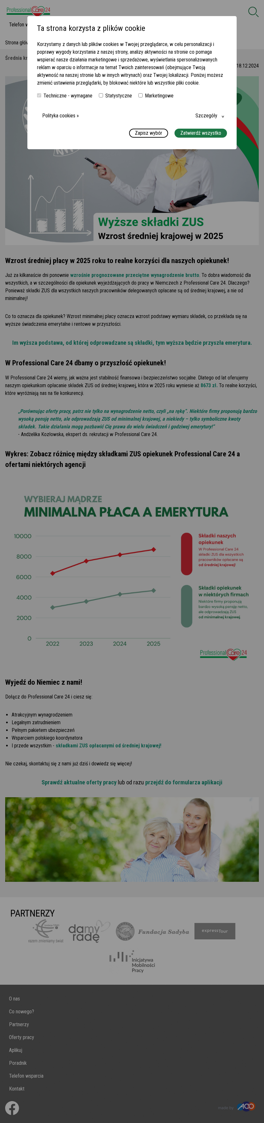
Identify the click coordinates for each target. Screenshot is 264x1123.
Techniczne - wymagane (67, 96)
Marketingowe (159, 96)
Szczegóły (206, 116)
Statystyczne (118, 96)
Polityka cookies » (60, 116)
